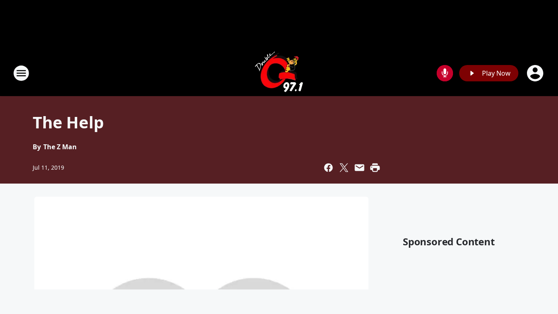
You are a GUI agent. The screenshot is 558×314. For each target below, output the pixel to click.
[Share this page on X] (344, 167)
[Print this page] (375, 167)
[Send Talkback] (445, 73)
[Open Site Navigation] (21, 73)
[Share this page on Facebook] (328, 167)
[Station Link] (279, 73)
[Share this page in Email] (359, 167)
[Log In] (536, 73)
